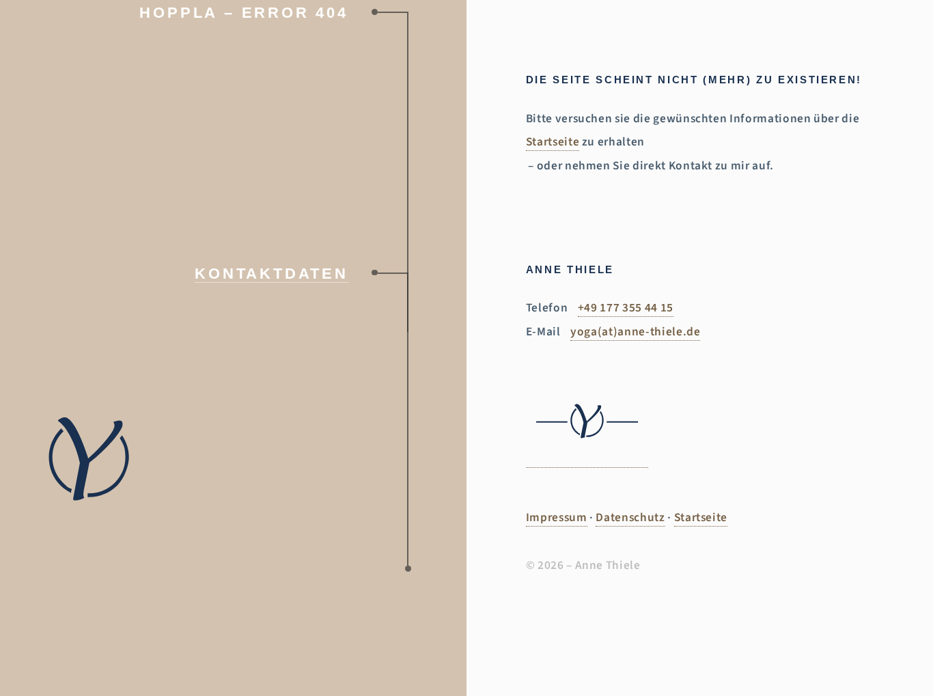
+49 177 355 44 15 (625, 307)
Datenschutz (630, 517)
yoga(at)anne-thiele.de (635, 331)
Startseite (553, 141)
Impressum (556, 517)
